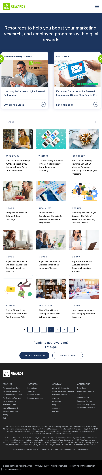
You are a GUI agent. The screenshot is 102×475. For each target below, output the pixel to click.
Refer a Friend (83, 398)
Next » (77, 329)
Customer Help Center (86, 404)
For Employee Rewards (12, 398)
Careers (55, 398)
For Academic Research (12, 395)
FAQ (4, 418)
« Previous (24, 329)
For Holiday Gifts (9, 401)
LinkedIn (55, 411)
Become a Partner (34, 395)
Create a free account (34, 355)
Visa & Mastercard (10, 408)
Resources (56, 401)
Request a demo (67, 355)
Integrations (32, 388)
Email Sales (81, 388)
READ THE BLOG (65, 105)
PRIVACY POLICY (42, 466)
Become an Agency (35, 398)
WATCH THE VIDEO (14, 105)
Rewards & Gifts (9, 405)
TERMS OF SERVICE (59, 466)
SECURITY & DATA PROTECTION (82, 466)
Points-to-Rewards (10, 411)
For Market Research (11, 391)
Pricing (5, 415)
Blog (54, 405)
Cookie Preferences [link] (12, 469)
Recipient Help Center (86, 408)
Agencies (31, 391)
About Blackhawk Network (63, 391)
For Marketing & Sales (11, 388)
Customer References (61, 395)
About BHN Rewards (60, 388)
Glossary (56, 408)
